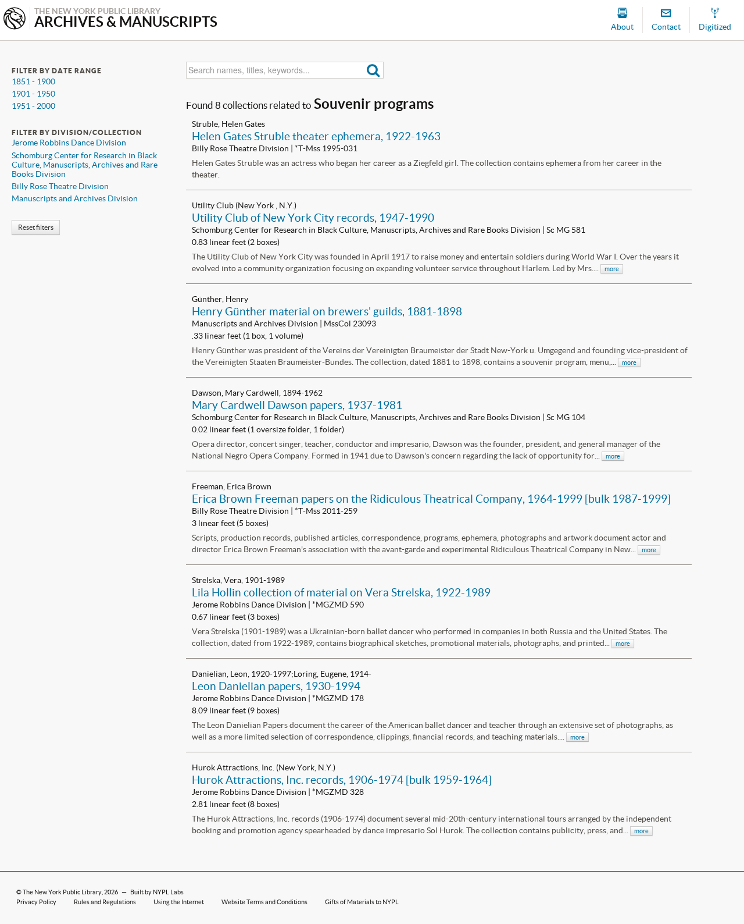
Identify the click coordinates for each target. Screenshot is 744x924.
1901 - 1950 (33, 93)
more (611, 268)
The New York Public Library (62, 892)
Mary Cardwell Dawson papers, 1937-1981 (297, 405)
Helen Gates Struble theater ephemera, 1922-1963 (316, 136)
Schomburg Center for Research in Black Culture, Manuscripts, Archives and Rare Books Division (85, 165)
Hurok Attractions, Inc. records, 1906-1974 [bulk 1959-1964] (342, 779)
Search (373, 70)
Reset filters (35, 227)
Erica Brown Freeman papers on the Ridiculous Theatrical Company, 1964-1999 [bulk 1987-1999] (431, 498)
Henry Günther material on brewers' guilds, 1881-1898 (327, 311)
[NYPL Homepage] (14, 19)
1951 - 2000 (33, 106)
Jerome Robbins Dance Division (69, 142)
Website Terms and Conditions (264, 901)
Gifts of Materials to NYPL (362, 901)
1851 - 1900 (33, 81)
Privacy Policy (36, 901)
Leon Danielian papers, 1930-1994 (276, 686)
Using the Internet (178, 901)
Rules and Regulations (105, 901)
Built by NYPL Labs (157, 892)
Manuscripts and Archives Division (75, 198)
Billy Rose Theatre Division (60, 186)
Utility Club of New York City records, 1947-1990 (313, 217)
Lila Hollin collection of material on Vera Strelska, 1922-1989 (341, 592)
